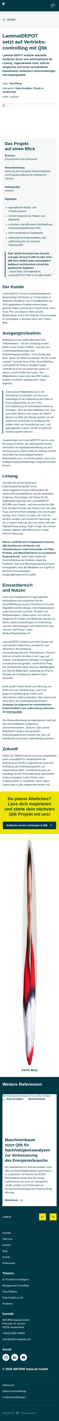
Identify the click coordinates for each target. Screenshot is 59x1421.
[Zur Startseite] (15, 5)
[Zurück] (42, 1216)
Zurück (11, 19)
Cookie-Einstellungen (14, 1397)
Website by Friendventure (19, 1413)
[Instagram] (5, 1357)
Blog (4, 1251)
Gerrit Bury (15, 83)
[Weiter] (53, 1216)
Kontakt (6, 1233)
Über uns (7, 1239)
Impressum (8, 1385)
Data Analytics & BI (12, 1297)
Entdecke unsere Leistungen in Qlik (27, 825)
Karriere (6, 1245)
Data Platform (9, 1291)
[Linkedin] (14, 1357)
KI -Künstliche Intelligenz (15, 1279)
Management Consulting (15, 1285)
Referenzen (8, 1263)
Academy (7, 1303)
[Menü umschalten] (53, 5)
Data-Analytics (23, 88)
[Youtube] (23, 1357)
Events (6, 1257)
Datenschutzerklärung (14, 1391)
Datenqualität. (14, 712)
